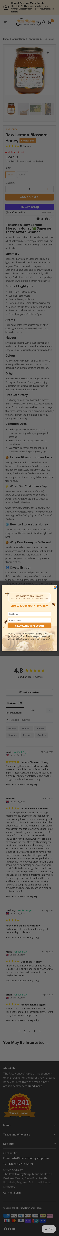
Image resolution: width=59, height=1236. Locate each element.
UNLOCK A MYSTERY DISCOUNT (29, 625)
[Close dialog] (55, 586)
